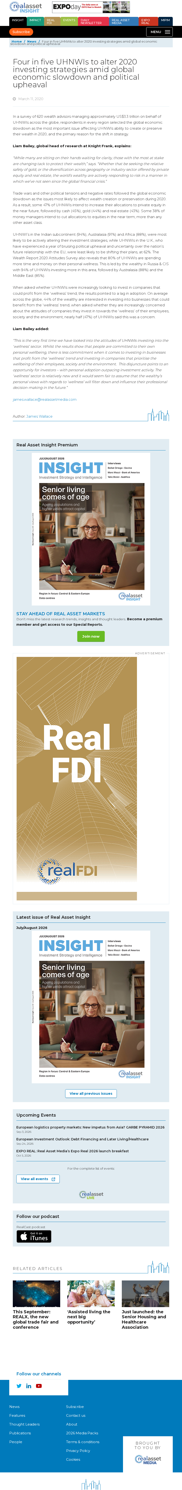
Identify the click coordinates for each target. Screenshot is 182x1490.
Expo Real (145, 21)
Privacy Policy (78, 1450)
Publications (20, 1433)
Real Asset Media (121, 21)
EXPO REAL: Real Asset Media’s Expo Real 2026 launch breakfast (72, 1153)
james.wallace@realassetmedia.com (45, 399)
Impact (35, 20)
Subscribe (21, 32)
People (15, 1442)
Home (17, 41)
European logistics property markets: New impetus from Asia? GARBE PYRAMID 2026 (90, 1129)
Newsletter (91, 21)
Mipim (165, 20)
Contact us (75, 1415)
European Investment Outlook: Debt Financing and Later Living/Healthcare (82, 1141)
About (71, 1424)
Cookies (73, 1459)
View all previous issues (91, 1093)
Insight (18, 20)
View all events (34, 1179)
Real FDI (51, 21)
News (31, 41)
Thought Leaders (24, 1424)
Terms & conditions (82, 1442)
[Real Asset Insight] (25, 7)
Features (17, 1415)
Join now (91, 636)
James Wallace (39, 416)
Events (69, 20)
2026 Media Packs (82, 1433)
